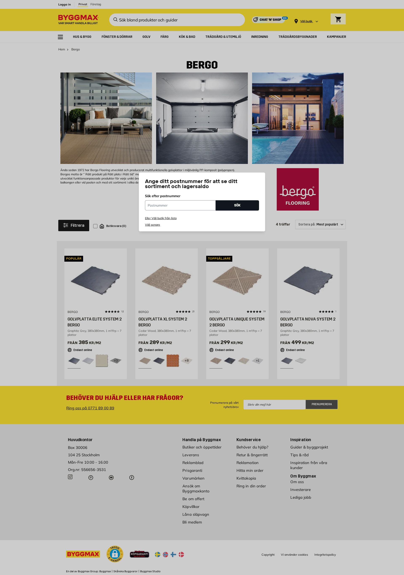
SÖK (237, 205)
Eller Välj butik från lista (161, 218)
